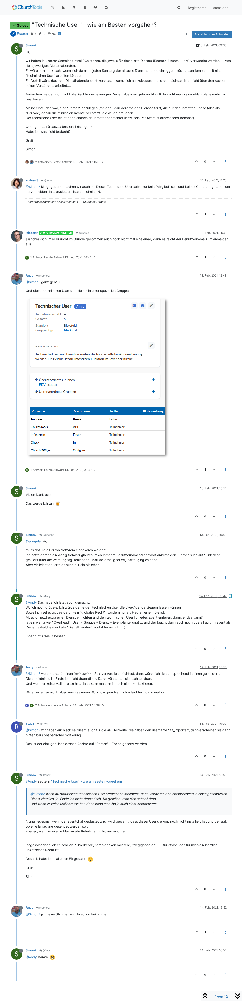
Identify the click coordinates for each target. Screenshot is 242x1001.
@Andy (46, 596)
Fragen (22, 33)
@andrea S (84, 232)
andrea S (32, 180)
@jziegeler (48, 534)
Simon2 (31, 45)
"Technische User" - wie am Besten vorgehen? (86, 781)
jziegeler (32, 232)
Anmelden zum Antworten (211, 34)
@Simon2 (49, 180)
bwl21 (30, 723)
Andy (29, 275)
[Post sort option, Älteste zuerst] (186, 34)
